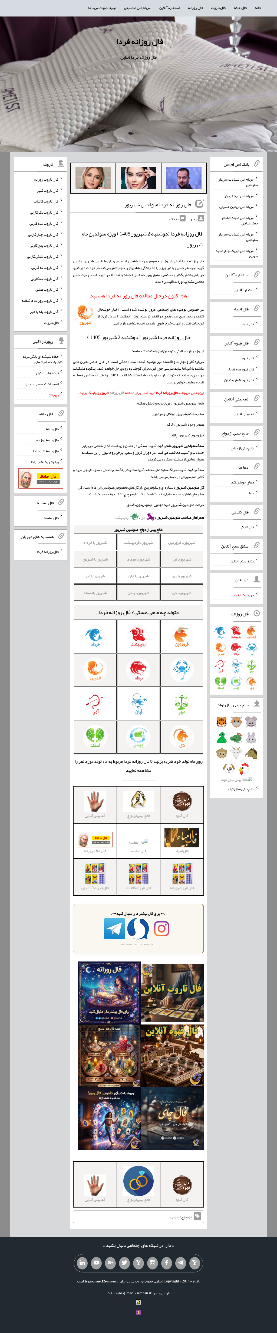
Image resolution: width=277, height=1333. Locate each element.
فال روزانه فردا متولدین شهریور (157, 204)
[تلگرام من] (180, 1263)
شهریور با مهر (182, 576)
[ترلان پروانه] (138, 179)
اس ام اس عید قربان (239, 195)
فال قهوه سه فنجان (240, 369)
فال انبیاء (247, 324)
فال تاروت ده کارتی (45, 278)
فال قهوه (248, 358)
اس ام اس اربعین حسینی (236, 206)
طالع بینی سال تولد (240, 789)
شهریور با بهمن (138, 592)
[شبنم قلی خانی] (93, 179)
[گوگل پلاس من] (110, 1263)
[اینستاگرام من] (152, 1263)
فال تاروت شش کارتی (43, 256)
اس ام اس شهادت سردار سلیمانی (238, 181)
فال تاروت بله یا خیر (44, 311)
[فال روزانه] (109, 994)
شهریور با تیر (182, 559)
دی (143, 517)
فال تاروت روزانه (46, 179)
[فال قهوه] (172, 1057)
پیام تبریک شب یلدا (45, 462)
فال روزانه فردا (139, 41)
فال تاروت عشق (47, 289)
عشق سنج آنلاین (242, 561)
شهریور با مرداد (138, 559)
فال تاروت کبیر (48, 190)
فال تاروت (218, 7)
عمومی (175, 1217)
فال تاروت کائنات (46, 201)
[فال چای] (172, 1120)
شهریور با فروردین (181, 542)
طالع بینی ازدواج (242, 448)
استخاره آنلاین (169, 7)
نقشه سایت (115, 1293)
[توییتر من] (124, 1263)
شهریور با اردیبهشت (138, 542)
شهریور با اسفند (95, 592)
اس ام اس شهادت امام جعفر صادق (240, 220)
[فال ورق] (109, 1120)
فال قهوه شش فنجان (239, 380)
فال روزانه (195, 7)
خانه (258, 7)
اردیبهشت (122, 517)
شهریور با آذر (95, 576)
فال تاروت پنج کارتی (44, 245)
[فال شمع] (109, 1057)
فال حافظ (240, 7)
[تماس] (138, 1263)
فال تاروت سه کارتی (44, 223)
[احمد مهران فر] (184, 179)
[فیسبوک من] (166, 1263)
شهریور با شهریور (95, 559)
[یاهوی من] (194, 1263)
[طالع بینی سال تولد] (236, 752)
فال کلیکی (247, 527)
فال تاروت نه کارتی (45, 267)
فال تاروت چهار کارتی (43, 234)
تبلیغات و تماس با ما (102, 7)
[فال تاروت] (172, 994)
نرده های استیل (47, 373)
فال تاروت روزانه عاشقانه (40, 300)
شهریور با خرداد (95, 542)
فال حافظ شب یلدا (46, 451)
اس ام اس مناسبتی (137, 7)
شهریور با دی (181, 592)
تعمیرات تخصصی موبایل (42, 383)
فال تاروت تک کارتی (44, 212)
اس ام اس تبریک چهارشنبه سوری (237, 253)
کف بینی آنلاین (244, 414)
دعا (251, 493)
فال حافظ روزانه (47, 440)
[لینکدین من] (82, 1263)
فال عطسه (138, 850)
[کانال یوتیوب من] (96, 1263)
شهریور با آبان (138, 576)
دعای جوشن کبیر (242, 482)
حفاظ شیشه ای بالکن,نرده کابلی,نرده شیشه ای (42, 359)
